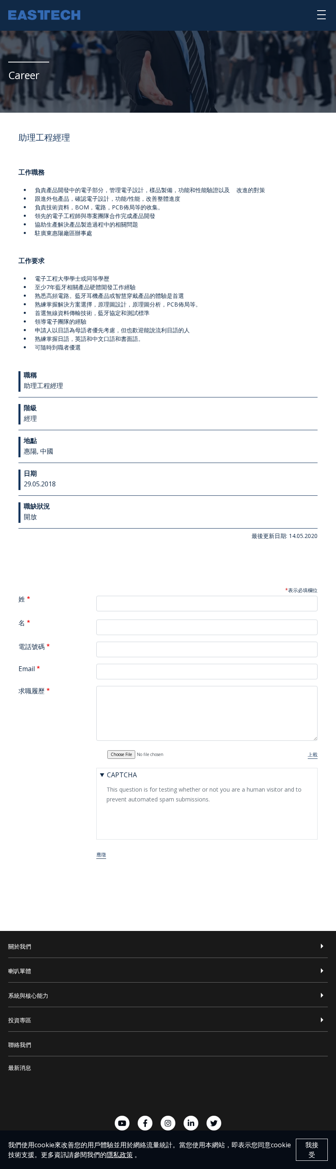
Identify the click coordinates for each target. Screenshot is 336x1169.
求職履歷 (31, 690)
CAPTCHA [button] (122, 774)
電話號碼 (31, 646)
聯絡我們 (19, 1045)
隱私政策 (120, 1154)
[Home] (44, 16)
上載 (313, 754)
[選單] (321, 14)
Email (26, 668)
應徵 (101, 854)
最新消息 (19, 1067)
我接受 (311, 1149)
